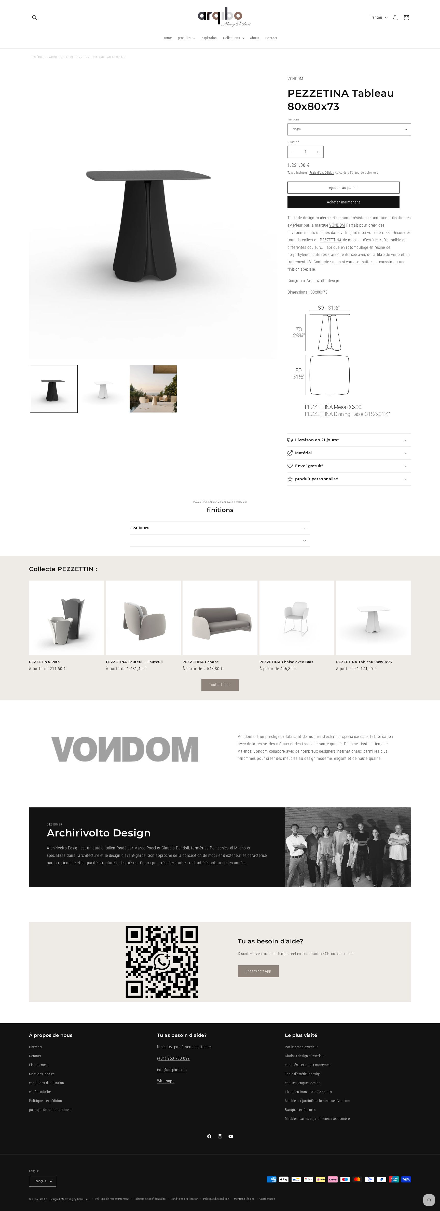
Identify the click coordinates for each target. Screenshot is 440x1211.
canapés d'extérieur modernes (307, 1065)
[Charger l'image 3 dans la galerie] (153, 388)
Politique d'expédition (45, 1101)
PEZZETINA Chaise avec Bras (286, 662)
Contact (35, 1056)
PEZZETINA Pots (44, 662)
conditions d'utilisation (46, 1083)
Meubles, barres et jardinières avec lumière (317, 1119)
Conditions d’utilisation (184, 1199)
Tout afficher (220, 684)
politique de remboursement (50, 1110)
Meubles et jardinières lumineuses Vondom (317, 1101)
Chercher (36, 1047)
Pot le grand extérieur (301, 1047)
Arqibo (43, 1199)
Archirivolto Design (64, 57)
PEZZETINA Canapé (201, 662)
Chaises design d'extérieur (305, 1056)
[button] (34, 17)
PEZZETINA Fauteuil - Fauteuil (134, 662)
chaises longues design (302, 1083)
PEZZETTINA (331, 240)
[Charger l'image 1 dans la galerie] (53, 388)
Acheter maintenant (343, 202)
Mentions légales (42, 1074)
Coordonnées (267, 1199)
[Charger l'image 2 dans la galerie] (103, 388)
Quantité (293, 142)
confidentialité (40, 1092)
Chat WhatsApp (258, 971)
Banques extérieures (300, 1110)
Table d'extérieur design (303, 1074)
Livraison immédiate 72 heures (308, 1092)
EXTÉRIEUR (39, 57)
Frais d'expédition (321, 172)
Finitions (293, 119)
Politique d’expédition (216, 1199)
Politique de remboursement (112, 1199)
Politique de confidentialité (150, 1199)
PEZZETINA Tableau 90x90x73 (364, 662)
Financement (39, 1065)
